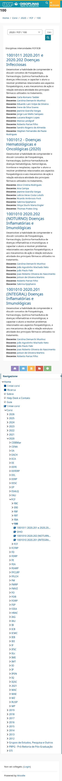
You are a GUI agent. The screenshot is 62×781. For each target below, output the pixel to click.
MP (13, 706)
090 (16, 507)
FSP (13, 604)
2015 (11, 726)
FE (12, 560)
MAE (14, 694)
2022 (11, 430)
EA (12, 450)
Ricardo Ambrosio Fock (29, 198)
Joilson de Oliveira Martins (30, 277)
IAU (13, 621)
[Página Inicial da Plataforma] (15, 368)
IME (13, 657)
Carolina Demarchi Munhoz (31, 100)
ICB (13, 629)
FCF (31, 17)
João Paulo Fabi (25, 270)
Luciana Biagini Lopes (28, 117)
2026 (11, 414)
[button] (46, 4)
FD (12, 552)
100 (39, 17)
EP (12, 487)
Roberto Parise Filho (27, 124)
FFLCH (14, 576)
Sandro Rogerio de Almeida (31, 127)
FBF (16, 511)
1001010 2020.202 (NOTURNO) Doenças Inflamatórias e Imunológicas (25, 220)
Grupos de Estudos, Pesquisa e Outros (31, 742)
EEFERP (15, 471)
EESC (14, 483)
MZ (13, 698)
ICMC (14, 633)
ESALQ (15, 491)
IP (12, 669)
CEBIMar (16, 442)
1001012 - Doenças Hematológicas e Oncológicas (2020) (23, 144)
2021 (11, 434)
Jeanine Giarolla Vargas (29, 110)
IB (12, 625)
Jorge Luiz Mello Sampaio (30, 113)
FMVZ (14, 588)
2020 (23, 17)
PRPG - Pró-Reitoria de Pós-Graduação (31, 746)
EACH (14, 454)
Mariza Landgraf (25, 120)
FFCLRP (15, 572)
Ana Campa (23, 188)
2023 (11, 426)
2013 (11, 734)
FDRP (14, 556)
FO (13, 592)
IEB (13, 637)
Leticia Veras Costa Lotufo (30, 195)
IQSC (14, 681)
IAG (13, 617)
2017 (11, 718)
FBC (16, 503)
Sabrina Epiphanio (26, 201)
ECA (13, 458)
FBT (16, 515)
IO (12, 665)
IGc (13, 653)
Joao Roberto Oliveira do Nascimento (36, 273)
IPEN (14, 673)
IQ (12, 677)
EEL (13, 475)
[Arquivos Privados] (39, 368)
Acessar (54, 5)
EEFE (14, 467)
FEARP (15, 568)
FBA (16, 519)
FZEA (14, 608)
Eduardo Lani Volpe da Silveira (32, 103)
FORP (14, 600)
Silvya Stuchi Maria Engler (30, 205)
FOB (13, 596)
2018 (11, 714)
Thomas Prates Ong (27, 208)
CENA (14, 446)
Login (27, 766)
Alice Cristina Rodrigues (29, 184)
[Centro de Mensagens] (23, 368)
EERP (14, 479)
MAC (14, 690)
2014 (11, 730)
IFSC (13, 649)
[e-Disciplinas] (22, 4)
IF (12, 645)
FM (13, 580)
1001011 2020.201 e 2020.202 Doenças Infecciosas (24, 60)
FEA (13, 564)
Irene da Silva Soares (28, 107)
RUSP (14, 702)
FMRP (14, 584)
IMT (13, 661)
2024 (11, 422)
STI (10, 750)
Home (6, 17)
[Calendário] (31, 368)
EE (12, 463)
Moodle (21, 775)
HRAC (14, 613)
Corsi (14, 17)
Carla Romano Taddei (28, 97)
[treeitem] (31, 566)
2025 (11, 418)
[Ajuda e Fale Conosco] (47, 368)
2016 (11, 722)
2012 (11, 738)
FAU (13, 495)
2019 (11, 710)
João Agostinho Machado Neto (33, 267)
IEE (13, 641)
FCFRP (14, 548)
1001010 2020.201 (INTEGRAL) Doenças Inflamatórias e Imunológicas (24, 296)
